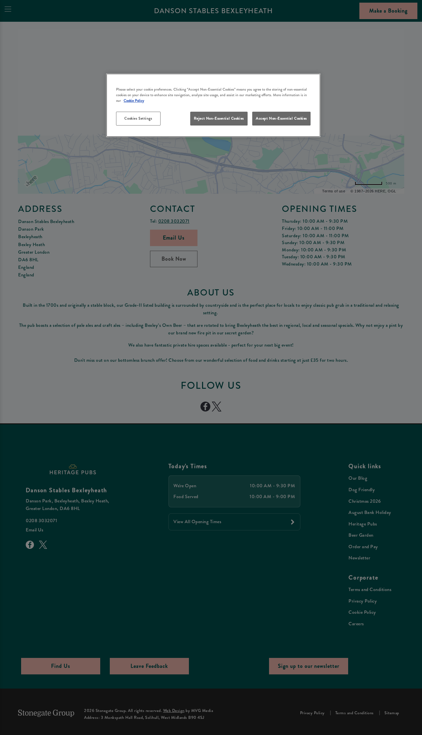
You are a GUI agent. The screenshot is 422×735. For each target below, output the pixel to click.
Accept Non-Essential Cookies (281, 118)
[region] (213, 105)
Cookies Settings (138, 118)
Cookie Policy (134, 100)
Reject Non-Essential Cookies (219, 118)
